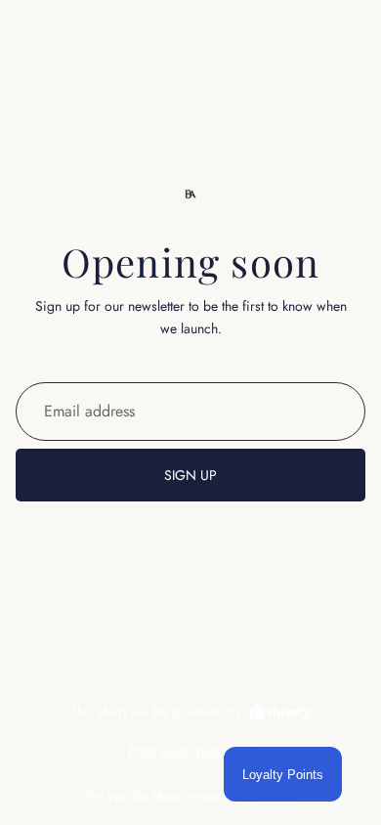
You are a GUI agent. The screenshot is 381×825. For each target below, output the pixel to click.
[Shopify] (280, 711)
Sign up (190, 475)
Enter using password (190, 750)
